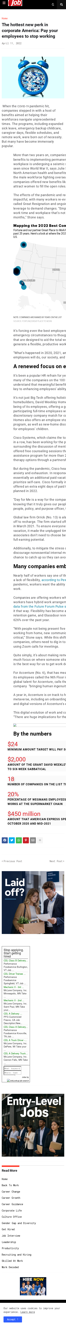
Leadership (9, 1242)
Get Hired (8, 1229)
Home (5, 18)
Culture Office (12, 1216)
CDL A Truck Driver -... (15, 1040)
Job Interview (11, 1235)
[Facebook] (5, 840)
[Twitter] (12, 840)
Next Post (56, 861)
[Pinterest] (26, 840)
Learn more (27, 1312)
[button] (4, 3)
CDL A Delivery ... (13, 1013)
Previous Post (13, 861)
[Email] (33, 840)
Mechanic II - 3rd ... (14, 987)
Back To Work (10, 1185)
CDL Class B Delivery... (16, 960)
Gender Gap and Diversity (19, 1223)
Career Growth (11, 1197)
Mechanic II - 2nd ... (14, 1000)
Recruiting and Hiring (16, 1254)
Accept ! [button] (12, 1319)
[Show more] (40, 840)
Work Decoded (10, 1267)
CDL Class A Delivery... (16, 1026)
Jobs (24, 1077)
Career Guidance (12, 1204)
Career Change (11, 1191)
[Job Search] (18, 1080)
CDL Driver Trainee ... (15, 973)
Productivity (10, 1248)
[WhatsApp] (19, 840)
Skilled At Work (12, 1260)
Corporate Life (12, 1210)
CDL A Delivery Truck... (16, 1053)
